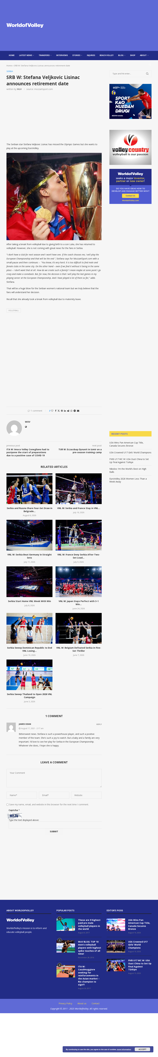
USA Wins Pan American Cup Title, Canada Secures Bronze (126, 444)
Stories (76, 55)
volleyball (13, 310)
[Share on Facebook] (55, 410)
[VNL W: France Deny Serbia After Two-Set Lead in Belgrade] (79, 535)
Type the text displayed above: (24, 820)
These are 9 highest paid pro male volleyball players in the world (89, 924)
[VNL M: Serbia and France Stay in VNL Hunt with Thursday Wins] (79, 488)
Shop (132, 55)
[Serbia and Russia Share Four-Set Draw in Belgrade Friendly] (29, 488)
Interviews (62, 55)
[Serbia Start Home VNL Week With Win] (29, 581)
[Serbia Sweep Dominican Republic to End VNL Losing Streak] (29, 628)
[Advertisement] (104, 25)
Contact (96, 1003)
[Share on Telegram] (75, 410)
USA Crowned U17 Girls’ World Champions (130, 452)
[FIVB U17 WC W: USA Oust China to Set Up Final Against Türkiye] (116, 965)
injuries (91, 55)
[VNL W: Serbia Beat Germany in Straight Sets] (29, 535)
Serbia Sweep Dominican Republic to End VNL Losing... (29, 649)
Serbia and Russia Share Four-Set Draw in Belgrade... (29, 510)
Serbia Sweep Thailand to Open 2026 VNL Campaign (29, 696)
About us (81, 1003)
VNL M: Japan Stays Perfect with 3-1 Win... (79, 603)
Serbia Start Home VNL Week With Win (29, 601)
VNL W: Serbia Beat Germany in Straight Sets (29, 556)
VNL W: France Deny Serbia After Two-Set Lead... (78, 556)
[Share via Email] (78, 410)
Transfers (44, 55)
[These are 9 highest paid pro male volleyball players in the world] (65, 924)
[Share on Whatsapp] (71, 410)
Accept (142, 1049)
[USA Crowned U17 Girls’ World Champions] (116, 946)
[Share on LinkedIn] (65, 410)
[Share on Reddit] (68, 410)
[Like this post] (52, 410)
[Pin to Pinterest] (62, 410)
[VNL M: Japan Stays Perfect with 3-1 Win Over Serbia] (79, 581)
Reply (99, 724)
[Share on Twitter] (59, 410)
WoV (19, 89)
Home (12, 55)
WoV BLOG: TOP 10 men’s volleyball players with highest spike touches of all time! (89, 947)
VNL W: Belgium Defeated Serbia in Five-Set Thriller (78, 649)
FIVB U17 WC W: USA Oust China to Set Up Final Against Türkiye (129, 461)
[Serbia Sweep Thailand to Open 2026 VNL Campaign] (29, 675)
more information (124, 1049)
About (143, 55)
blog (120, 55)
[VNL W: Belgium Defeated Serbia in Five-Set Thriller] (79, 628)
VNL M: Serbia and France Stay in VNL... (78, 508)
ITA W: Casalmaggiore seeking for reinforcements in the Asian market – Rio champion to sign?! (89, 975)
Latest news (25, 55)
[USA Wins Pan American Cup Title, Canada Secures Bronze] (116, 924)
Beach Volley (107, 55)
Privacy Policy (65, 1003)
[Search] (150, 64)
